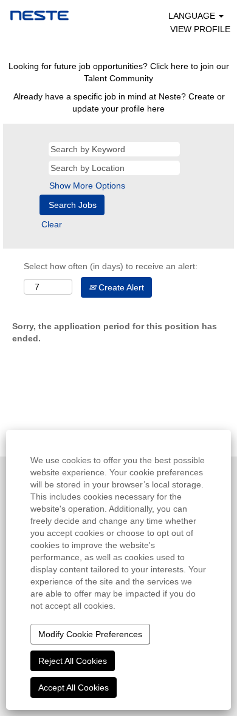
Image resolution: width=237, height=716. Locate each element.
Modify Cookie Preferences (90, 634)
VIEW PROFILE (200, 29)
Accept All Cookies (73, 687)
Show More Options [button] (87, 185)
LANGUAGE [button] (193, 16)
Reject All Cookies (72, 661)
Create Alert (120, 287)
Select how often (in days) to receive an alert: (110, 266)
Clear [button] (51, 224)
